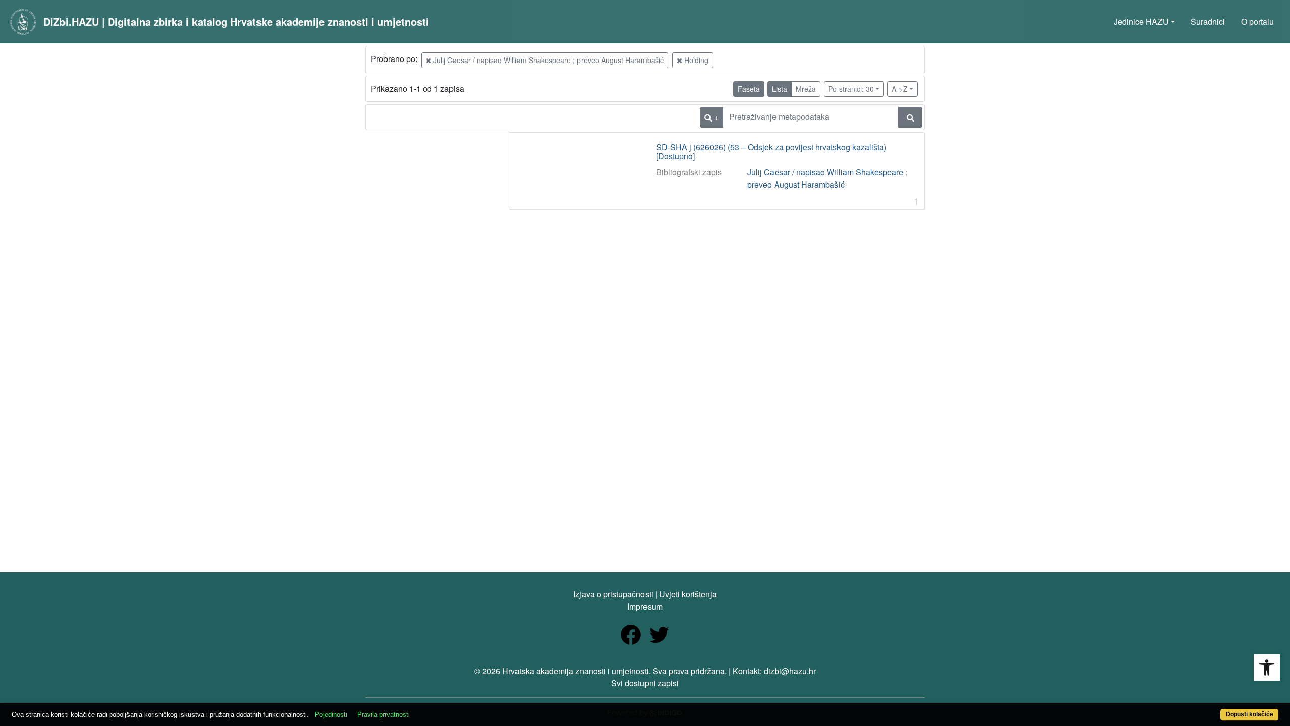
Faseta (749, 89)
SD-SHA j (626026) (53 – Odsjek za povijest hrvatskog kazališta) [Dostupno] (771, 151)
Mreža (806, 89)
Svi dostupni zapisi (645, 683)
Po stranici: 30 (851, 89)
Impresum (645, 606)
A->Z (900, 89)
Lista (779, 89)
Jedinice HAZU (1141, 21)
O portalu (1257, 21)
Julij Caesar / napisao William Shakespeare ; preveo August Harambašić (547, 60)
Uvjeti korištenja (688, 594)
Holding (695, 60)
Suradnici (1208, 21)
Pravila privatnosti (383, 714)
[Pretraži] (910, 117)
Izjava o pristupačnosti (613, 594)
